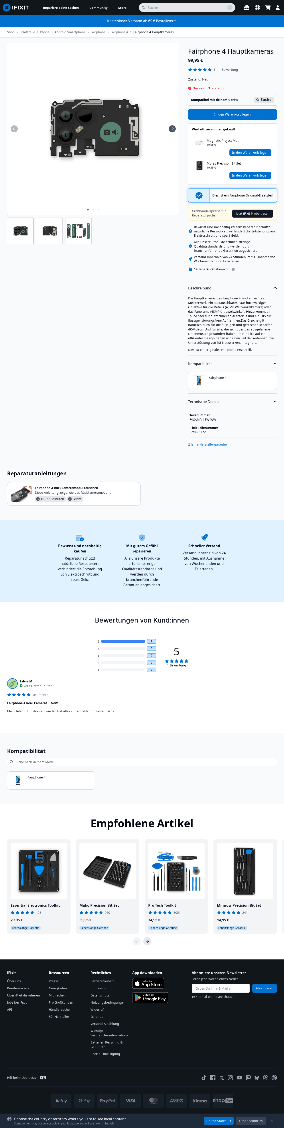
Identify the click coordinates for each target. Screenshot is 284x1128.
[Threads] (265, 1077)
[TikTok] (204, 1077)
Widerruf (97, 1009)
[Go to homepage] (17, 8)
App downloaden (147, 972)
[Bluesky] (256, 1077)
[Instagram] (230, 1077)
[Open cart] (268, 7)
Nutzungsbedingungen (108, 1002)
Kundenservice (18, 988)
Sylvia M (26, 681)
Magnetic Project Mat (223, 140)
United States (216, 1121)
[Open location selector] (257, 7)
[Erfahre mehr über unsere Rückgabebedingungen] (233, 269)
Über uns (14, 981)
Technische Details (203, 401)
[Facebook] (212, 1077)
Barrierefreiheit (102, 981)
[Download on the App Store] (148, 983)
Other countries (251, 1121)
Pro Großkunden (61, 1002)
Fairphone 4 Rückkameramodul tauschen (66, 488)
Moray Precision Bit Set (224, 163)
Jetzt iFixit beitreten (253, 213)
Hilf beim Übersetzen (23, 1077)
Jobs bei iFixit (17, 1002)
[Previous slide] (137, 941)
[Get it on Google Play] (150, 997)
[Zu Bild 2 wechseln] (93, 209)
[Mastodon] (248, 1077)
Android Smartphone (70, 32)
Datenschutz (100, 995)
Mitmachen (57, 995)
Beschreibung (199, 288)
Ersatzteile (27, 32)
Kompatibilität (200, 363)
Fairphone (98, 32)
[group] (14, 129)
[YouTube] (239, 1077)
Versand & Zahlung (105, 1024)
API (9, 1009)
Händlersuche (59, 1009)
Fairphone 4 (119, 32)
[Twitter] (221, 1077)
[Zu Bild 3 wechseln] (98, 209)
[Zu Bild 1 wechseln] (88, 209)
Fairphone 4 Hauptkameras (153, 32)
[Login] (277, 7)
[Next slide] (147, 941)
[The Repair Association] (274, 1077)
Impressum (99, 988)
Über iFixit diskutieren (23, 995)
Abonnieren (264, 988)
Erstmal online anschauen (215, 996)
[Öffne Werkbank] (246, 7)
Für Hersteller (59, 1016)
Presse (54, 981)
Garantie (97, 1016)
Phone (44, 32)
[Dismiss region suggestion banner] (271, 1121)
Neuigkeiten (58, 988)
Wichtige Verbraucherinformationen (110, 1033)
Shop (11, 32)
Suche (266, 99)
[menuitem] (61, 7)
